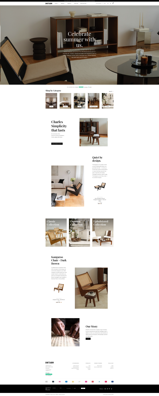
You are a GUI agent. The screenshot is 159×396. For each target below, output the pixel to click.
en (107, 3)
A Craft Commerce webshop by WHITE (108, 394)
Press (89, 365)
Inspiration (69, 3)
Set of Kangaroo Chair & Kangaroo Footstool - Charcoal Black (99, 200)
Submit (83, 388)
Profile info (111, 368)
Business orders (99, 365)
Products (56, 3)
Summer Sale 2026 (83, 3)
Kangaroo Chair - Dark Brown (59, 299)
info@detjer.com (48, 370)
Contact (89, 369)
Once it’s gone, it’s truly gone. (90, 0)
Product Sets (76, 3)
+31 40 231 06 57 (48, 369)
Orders (112, 365)
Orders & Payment (76, 365)
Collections (62, 3)
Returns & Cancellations (75, 368)
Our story (88, 338)
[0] (112, 3)
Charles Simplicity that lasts (57, 143)
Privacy (78, 369)
